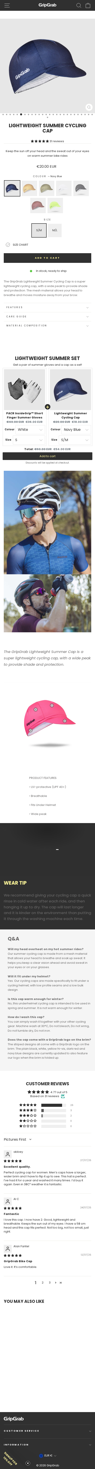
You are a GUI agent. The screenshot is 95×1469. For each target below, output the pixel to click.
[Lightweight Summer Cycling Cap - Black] (26, 1395)
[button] (40, 141)
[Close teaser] (28, 1463)
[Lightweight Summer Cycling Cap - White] (22, 1395)
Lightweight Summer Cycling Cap (70, 415)
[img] (13, 1161)
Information (16, 1444)
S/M (39, 230)
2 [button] (43, 1282)
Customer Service (21, 1431)
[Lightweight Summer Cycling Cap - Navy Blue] (10, 1395)
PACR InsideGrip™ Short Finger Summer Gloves (24, 415)
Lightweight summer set (47, 358)
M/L (54, 230)
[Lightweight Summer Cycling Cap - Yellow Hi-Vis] (34, 1395)
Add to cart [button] (47, 456)
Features (14, 307)
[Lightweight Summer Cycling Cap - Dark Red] (30, 1395)
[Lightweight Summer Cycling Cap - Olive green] (18, 1395)
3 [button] (50, 1282)
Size (47, 219)
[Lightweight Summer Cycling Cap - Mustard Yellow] (14, 1395)
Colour (47, 176)
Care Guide (16, 316)
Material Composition (26, 325)
